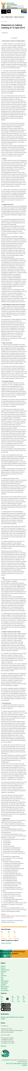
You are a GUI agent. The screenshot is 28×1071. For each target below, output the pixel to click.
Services (3, 968)
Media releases (9, 17)
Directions (3, 1046)
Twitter (10, 938)
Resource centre (5, 969)
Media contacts (5, 986)
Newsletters (4, 988)
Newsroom (3, 971)
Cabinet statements (19, 17)
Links (2, 973)
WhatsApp (16, 938)
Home (2, 17)
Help (2, 977)
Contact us (3, 975)
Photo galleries (5, 990)
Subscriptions (4, 982)
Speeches (3, 984)
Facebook (3, 938)
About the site (9, 1063)
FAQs (2, 979)
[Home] (12, 5)
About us (3, 966)
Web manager (17, 1063)
